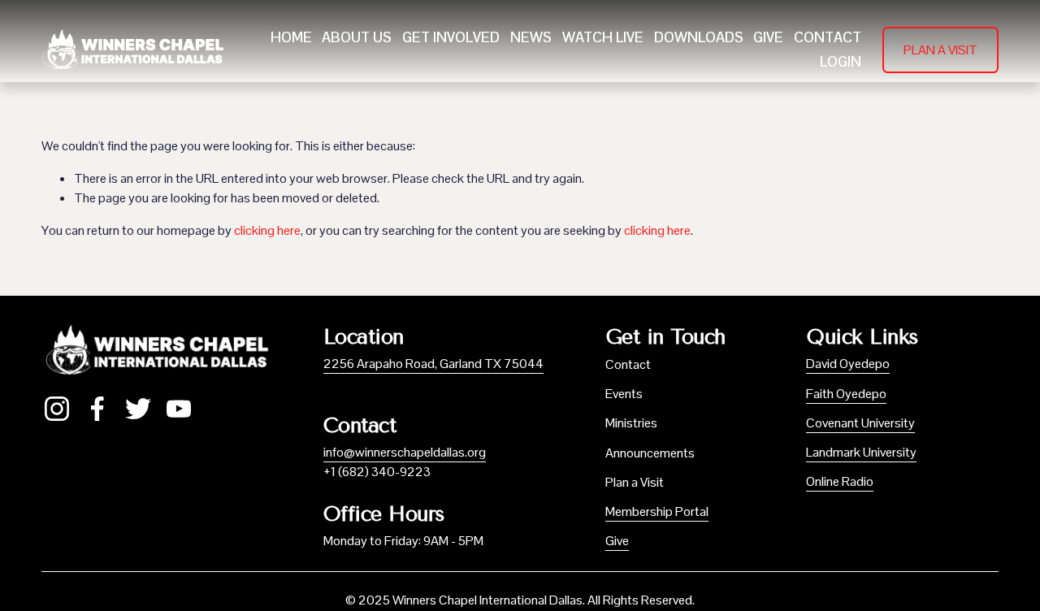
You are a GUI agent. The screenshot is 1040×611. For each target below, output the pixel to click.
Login (840, 62)
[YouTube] (179, 409)
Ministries (631, 422)
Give (768, 37)
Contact (827, 37)
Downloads (698, 37)
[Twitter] (138, 409)
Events (624, 393)
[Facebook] (97, 409)
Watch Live (603, 37)
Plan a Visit (634, 482)
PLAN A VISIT (940, 49)
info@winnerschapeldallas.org (404, 452)
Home (291, 37)
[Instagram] (57, 409)
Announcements (650, 453)
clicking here (267, 230)
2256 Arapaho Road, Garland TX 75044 (433, 363)
